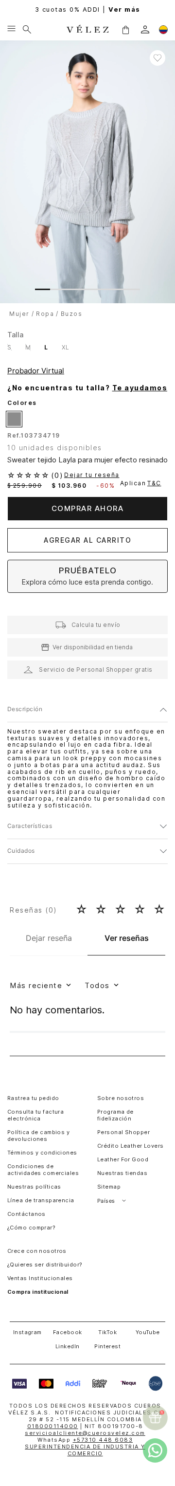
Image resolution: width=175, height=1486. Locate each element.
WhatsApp (85, 1439)
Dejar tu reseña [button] (92, 475)
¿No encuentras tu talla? (87, 388)
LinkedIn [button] (67, 1346)
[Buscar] (27, 29)
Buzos (72, 313)
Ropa (45, 313)
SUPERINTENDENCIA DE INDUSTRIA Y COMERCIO (85, 1450)
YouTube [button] (148, 1332)
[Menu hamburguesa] (11, 29)
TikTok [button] (107, 1332)
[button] (125, 29)
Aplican (140, 483)
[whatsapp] (155, 1450)
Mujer (19, 313)
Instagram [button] (27, 1332)
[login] (145, 29)
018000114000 (52, 1426)
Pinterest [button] (107, 1346)
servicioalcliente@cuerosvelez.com (85, 1433)
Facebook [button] (67, 1332)
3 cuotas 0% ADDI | (87, 9)
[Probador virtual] (37, 371)
